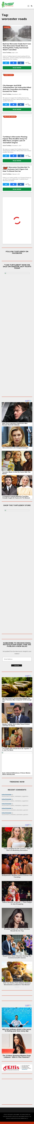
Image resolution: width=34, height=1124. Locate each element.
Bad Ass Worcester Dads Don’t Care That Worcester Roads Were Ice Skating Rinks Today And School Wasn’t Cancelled (17, 47)
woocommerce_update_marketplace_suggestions (15, 796)
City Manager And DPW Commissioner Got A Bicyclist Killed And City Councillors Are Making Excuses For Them (17, 88)
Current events (8, 75)
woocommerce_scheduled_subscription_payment (15, 810)
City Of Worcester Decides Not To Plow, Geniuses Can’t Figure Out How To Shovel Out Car (16, 169)
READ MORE (17, 68)
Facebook (7, 27)
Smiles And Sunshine (10, 116)
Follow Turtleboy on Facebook (17, 252)
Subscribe (16, 665)
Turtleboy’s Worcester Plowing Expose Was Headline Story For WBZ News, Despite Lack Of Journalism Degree (15, 140)
